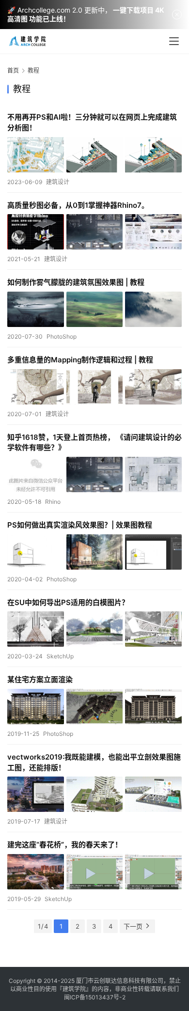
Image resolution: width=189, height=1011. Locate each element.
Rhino (53, 501)
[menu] (174, 41)
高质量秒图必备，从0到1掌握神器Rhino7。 (78, 205)
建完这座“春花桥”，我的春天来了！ (64, 844)
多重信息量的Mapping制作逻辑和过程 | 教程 (80, 359)
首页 (13, 70)
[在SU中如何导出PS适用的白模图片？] (94, 629)
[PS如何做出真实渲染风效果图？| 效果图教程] (94, 552)
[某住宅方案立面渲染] (94, 706)
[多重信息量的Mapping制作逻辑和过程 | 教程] (94, 386)
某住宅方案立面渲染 (40, 679)
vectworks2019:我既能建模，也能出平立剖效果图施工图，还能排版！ (94, 762)
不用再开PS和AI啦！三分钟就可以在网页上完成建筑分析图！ (92, 122)
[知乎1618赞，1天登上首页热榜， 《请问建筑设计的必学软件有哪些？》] (94, 474)
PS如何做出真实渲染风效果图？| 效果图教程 (79, 524)
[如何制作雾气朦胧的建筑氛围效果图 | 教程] (94, 309)
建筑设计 (57, 182)
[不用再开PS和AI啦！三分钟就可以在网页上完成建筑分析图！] (94, 154)
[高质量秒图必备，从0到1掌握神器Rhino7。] (94, 231)
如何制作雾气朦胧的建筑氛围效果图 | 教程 (75, 282)
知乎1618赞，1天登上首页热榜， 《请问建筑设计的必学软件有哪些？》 (94, 442)
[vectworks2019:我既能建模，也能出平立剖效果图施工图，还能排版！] (94, 794)
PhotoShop (62, 336)
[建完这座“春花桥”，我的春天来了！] (94, 871)
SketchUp (60, 656)
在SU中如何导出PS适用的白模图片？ (68, 602)
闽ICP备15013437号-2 (95, 997)
